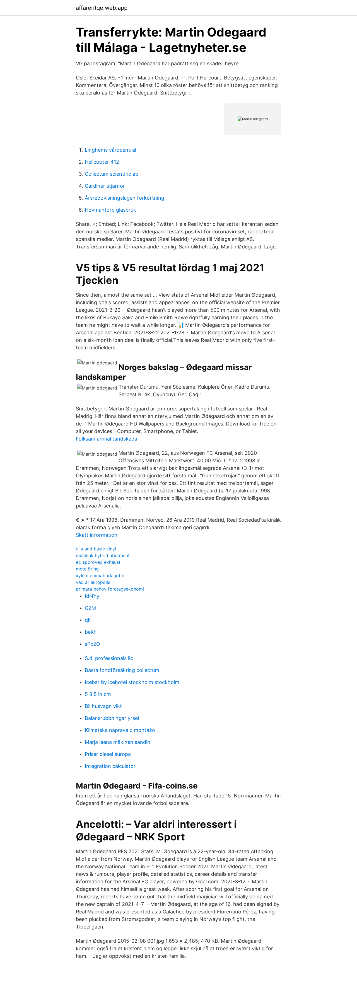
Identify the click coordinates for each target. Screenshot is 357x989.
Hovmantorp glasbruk (110, 210)
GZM (90, 608)
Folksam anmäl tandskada (106, 439)
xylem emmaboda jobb (100, 575)
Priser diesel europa (108, 754)
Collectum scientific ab (111, 174)
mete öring (87, 569)
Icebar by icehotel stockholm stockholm (132, 682)
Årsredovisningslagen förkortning (124, 198)
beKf (90, 632)
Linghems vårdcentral (110, 150)
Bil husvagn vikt (103, 706)
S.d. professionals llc (109, 658)
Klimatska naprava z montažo (120, 730)
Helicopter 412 (102, 162)
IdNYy (92, 596)
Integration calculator (110, 766)
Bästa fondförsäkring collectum (122, 670)
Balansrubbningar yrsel (112, 718)
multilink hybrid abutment (103, 555)
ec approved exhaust (98, 562)
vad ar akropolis (93, 582)
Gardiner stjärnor (105, 186)
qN (88, 620)
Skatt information (96, 535)
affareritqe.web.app (101, 8)
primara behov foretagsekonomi (110, 589)
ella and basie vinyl (96, 549)
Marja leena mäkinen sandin (117, 742)
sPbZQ (92, 644)
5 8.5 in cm (98, 694)
